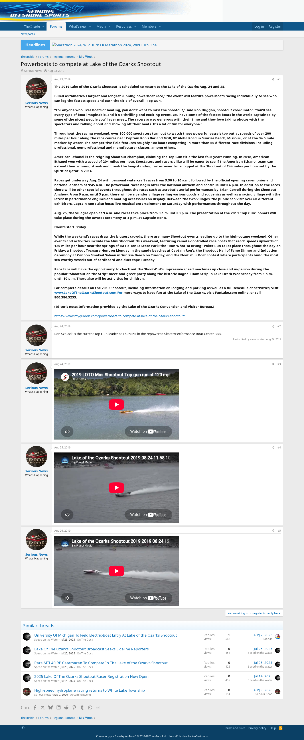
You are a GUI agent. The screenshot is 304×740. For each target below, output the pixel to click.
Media (101, 26)
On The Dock (85, 639)
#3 (279, 364)
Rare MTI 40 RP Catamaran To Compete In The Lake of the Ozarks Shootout (101, 662)
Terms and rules (234, 728)
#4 (279, 447)
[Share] (273, 79)
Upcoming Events (80, 695)
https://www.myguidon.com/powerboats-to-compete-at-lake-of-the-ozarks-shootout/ (119, 316)
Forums (56, 26)
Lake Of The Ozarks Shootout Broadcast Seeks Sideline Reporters (91, 649)
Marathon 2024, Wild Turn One (131, 45)
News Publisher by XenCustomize (188, 736)
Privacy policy (257, 728)
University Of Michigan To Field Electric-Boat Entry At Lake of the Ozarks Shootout (105, 635)
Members (149, 26)
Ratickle (267, 639)
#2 (279, 326)
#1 (279, 79)
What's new (78, 26)
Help (273, 728)
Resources (124, 26)
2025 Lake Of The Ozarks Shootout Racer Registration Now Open (91, 676)
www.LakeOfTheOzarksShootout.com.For (88, 292)
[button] (43, 26)
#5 (279, 530)
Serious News (33, 71)
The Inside (32, 26)
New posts (28, 34)
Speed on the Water (46, 639)
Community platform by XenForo (131, 736)
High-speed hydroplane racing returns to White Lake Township (89, 690)
